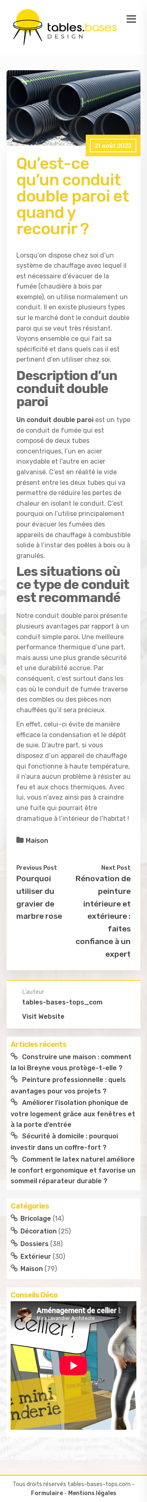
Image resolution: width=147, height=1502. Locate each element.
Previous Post (36, 867)
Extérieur (35, 1256)
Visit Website (43, 1016)
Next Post (116, 867)
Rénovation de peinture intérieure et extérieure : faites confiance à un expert (103, 916)
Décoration (38, 1231)
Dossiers (34, 1244)
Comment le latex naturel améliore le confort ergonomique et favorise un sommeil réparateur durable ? (73, 1170)
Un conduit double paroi (55, 420)
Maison (37, 840)
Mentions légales (92, 1493)
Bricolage (35, 1218)
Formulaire (47, 1493)
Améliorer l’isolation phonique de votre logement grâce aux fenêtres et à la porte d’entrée (73, 1113)
